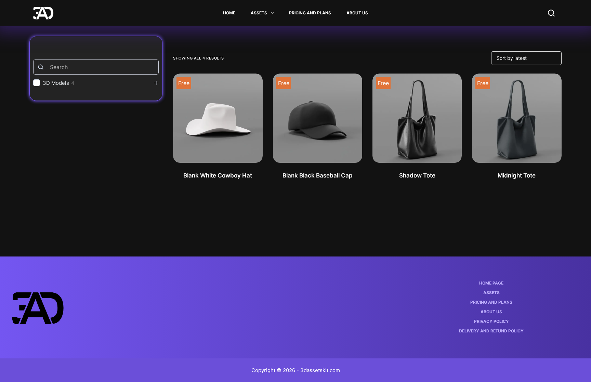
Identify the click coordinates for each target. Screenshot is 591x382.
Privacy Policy (491, 321)
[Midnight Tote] (516, 118)
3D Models (56, 83)
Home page (491, 283)
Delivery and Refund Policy (491, 330)
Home (229, 12)
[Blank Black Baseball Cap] (317, 118)
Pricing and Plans (310, 12)
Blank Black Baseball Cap (318, 175)
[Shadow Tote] (417, 118)
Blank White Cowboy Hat (217, 175)
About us (357, 12)
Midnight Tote (517, 175)
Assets (259, 12)
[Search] (551, 13)
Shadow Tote (417, 175)
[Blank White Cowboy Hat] (217, 118)
